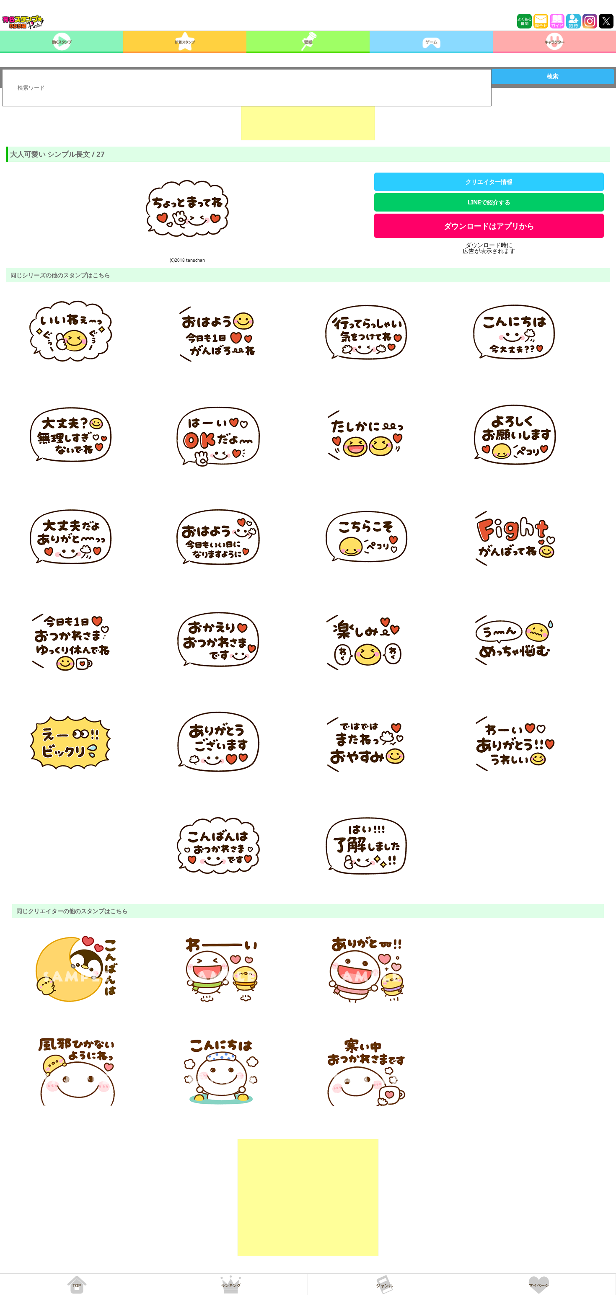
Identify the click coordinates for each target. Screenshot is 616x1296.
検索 (553, 76)
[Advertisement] (308, 119)
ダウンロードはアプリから (489, 226)
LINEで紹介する (489, 202)
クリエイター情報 (489, 182)
